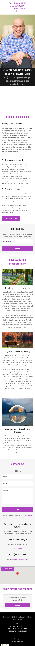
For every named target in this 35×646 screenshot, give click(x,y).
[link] (17, 11)
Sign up (17, 248)
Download (17, 605)
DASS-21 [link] (17, 624)
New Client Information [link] (17, 629)
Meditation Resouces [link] (17, 626)
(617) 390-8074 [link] (10, 77)
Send (17, 509)
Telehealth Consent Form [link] (17, 631)
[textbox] (17, 241)
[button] (4, 7)
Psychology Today (11, 218)
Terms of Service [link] (19, 517)
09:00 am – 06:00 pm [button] (20, 559)
